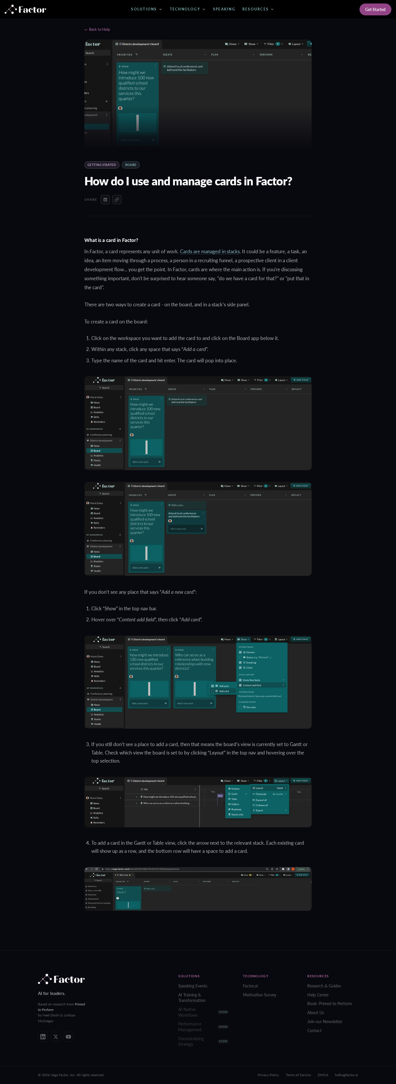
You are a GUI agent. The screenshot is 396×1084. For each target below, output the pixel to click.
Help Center (318, 994)
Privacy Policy (268, 1075)
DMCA (323, 1075)
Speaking (224, 9)
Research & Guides (324, 985)
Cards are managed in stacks (210, 251)
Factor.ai (250, 985)
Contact (314, 1030)
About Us (315, 1012)
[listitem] (43, 1037)
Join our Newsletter (324, 1021)
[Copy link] (116, 199)
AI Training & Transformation (192, 997)
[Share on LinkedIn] (105, 199)
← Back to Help (97, 29)
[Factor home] (25, 9)
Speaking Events (192, 985)
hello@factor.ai (346, 1075)
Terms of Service (298, 1075)
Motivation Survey (259, 994)
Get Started (375, 9)
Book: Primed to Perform (329, 1003)
